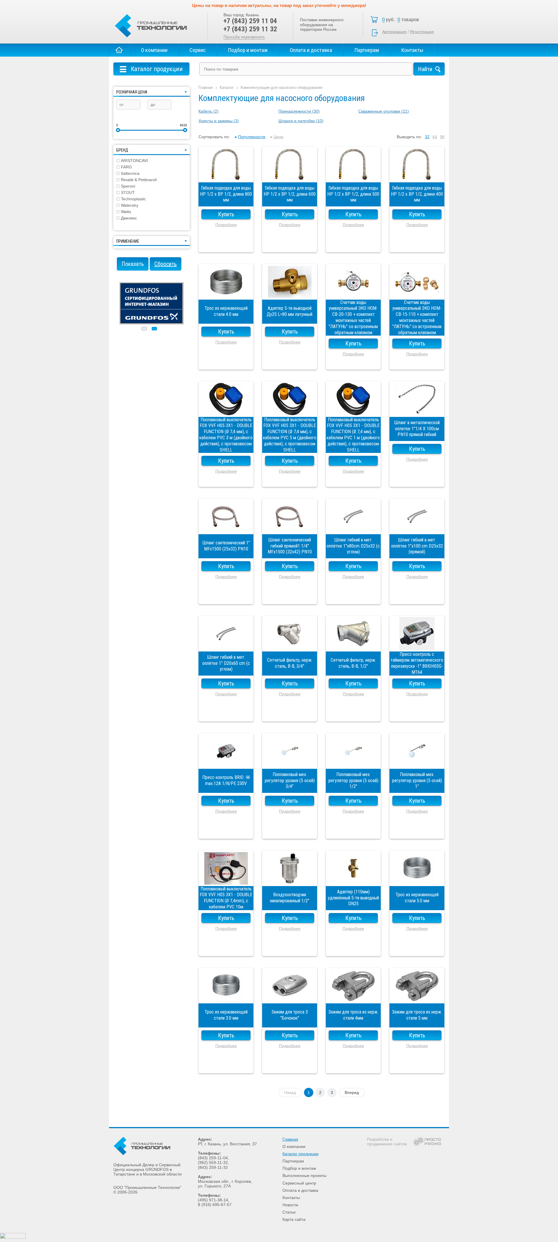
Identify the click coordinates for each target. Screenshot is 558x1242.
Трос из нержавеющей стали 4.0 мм (225, 294)
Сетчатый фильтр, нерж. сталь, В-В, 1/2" (353, 646)
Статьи (289, 1212)
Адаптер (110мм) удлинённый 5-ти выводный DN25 (353, 880)
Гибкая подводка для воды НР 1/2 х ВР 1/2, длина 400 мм (416, 176)
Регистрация (422, 31)
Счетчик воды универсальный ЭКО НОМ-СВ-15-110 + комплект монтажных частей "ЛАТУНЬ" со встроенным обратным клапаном (416, 294)
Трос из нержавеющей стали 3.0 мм (225, 997)
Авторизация (394, 31)
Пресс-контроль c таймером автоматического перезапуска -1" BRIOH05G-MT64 (416, 646)
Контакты (412, 50)
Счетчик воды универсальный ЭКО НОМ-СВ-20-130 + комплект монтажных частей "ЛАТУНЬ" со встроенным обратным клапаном (353, 294)
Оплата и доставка (311, 50)
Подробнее (226, 224)
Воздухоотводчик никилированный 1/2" (289, 880)
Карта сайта (293, 1219)
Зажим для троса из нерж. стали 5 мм (416, 997)
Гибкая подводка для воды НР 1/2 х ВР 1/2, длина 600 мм (289, 176)
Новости (290, 1205)
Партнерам (366, 50)
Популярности (251, 136)
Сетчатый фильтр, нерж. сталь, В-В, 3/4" (289, 646)
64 (434, 136)
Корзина (402, 20)
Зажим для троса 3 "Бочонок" (289, 997)
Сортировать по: (214, 136)
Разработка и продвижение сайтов (387, 1141)
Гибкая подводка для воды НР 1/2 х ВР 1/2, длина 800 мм (225, 176)
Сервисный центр (299, 1183)
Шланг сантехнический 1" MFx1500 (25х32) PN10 (225, 528)
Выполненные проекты (304, 1175)
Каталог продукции (300, 1153)
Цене (278, 136)
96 (442, 136)
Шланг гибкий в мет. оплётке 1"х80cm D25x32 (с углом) (353, 528)
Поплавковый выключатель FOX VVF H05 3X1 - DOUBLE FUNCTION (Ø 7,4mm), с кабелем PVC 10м (225, 880)
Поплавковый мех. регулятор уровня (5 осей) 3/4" (289, 763)
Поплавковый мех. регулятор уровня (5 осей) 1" (416, 763)
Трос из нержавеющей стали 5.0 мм (416, 880)
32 (427, 136)
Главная (119, 50)
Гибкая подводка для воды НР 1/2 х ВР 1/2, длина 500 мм (353, 176)
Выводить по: (409, 136)
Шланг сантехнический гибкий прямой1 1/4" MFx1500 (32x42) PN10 (289, 528)
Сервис (197, 50)
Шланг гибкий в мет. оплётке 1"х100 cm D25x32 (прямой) (416, 528)
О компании (154, 50)
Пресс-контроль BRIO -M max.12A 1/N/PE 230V (225, 763)
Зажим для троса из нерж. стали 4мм (353, 997)
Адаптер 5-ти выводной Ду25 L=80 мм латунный (289, 294)
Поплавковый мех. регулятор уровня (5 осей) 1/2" (353, 763)
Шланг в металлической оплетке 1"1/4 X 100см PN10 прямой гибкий (416, 411)
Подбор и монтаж (248, 50)
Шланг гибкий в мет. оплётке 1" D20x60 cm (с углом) (225, 646)
